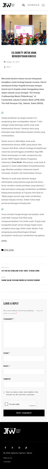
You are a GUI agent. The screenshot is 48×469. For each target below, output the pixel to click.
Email (6, 366)
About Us (7, 458)
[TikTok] (26, 448)
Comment (8, 319)
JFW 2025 (9, 250)
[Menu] (43, 5)
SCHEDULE (33, 5)
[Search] (23, 5)
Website (7, 379)
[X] (12, 448)
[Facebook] (5, 448)
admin (8, 67)
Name (6, 353)
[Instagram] (19, 448)
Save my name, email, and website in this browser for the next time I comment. (22, 393)
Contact (7, 462)
